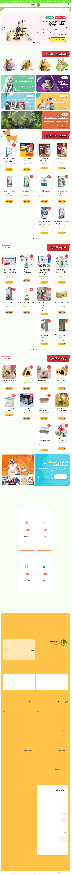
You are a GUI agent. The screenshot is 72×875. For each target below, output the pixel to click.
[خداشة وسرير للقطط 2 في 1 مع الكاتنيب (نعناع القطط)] (44, 400)
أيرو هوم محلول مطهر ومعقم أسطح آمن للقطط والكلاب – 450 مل (27, 270)
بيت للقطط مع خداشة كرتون (26, 380)
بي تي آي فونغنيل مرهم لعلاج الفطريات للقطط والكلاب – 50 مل (44, 304)
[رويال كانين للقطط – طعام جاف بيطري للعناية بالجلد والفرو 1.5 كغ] (9, 150)
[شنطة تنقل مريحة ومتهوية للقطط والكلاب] (27, 400)
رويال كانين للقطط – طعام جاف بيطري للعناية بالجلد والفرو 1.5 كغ (9, 159)
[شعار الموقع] (35, 5)
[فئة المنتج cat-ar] (62, 64)
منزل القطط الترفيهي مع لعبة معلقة (9, 409)
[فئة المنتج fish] (9, 64)
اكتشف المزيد (47, 477)
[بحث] (2, 9)
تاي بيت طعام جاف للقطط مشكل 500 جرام (44, 159)
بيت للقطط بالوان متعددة (44, 380)
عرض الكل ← (6, 135)
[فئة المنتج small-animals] (27, 64)
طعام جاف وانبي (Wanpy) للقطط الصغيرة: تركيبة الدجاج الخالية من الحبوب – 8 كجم (44, 223)
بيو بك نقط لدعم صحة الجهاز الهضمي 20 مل (61, 335)
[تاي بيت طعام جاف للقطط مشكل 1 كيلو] (62, 150)
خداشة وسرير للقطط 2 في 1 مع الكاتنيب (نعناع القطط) (44, 409)
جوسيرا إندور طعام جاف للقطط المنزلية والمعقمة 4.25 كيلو (27, 159)
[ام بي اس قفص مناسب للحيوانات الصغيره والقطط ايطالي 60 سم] (44, 430)
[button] (62, 168)
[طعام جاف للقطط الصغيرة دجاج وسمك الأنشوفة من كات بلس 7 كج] (9, 181)
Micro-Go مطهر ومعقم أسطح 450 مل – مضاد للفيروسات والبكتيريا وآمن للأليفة (62, 271)
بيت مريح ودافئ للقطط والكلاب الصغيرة (62, 409)
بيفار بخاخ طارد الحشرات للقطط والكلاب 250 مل (27, 303)
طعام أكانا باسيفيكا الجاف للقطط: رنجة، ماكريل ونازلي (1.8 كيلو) (44, 191)
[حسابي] (2, 5)
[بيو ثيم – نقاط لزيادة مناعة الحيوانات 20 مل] (44, 326)
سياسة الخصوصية (62, 750)
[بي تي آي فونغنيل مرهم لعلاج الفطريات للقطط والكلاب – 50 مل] (44, 294)
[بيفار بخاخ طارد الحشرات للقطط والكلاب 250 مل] (27, 294)
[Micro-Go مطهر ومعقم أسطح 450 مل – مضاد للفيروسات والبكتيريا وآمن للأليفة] (62, 261)
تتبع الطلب (63, 731)
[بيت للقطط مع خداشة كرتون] (27, 372)
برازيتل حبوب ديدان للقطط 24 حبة (62, 303)
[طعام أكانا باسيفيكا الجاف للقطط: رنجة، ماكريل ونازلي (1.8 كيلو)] (44, 181)
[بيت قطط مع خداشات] (62, 372)
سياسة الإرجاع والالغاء (60, 769)
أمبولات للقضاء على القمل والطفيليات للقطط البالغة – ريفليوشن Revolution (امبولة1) (44, 271)
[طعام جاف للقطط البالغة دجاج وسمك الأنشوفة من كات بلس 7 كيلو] (27, 181)
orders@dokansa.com (28, 682)
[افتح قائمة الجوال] (68, 5)
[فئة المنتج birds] (44, 64)
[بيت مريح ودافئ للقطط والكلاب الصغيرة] (62, 400)
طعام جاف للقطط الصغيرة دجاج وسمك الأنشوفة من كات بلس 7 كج (9, 191)
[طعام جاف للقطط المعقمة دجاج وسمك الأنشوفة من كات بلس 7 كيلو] (62, 213)
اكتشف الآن (28, 88)
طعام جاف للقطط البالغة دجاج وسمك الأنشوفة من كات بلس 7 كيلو (27, 191)
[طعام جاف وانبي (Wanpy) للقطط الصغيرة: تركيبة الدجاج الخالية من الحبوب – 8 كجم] (44, 213)
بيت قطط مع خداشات (62, 380)
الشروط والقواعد (28, 750)
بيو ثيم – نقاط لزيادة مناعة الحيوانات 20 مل (44, 335)
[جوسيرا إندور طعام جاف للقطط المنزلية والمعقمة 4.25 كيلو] (27, 150)
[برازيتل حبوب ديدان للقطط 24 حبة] (62, 294)
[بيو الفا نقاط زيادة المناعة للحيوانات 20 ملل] (9, 294)
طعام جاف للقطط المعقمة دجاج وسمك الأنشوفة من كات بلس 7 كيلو (61, 223)
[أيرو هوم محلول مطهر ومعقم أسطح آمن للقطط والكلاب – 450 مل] (27, 261)
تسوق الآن (61, 39)
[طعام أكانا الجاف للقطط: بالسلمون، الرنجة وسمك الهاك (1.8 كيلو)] (62, 181)
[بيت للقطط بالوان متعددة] (44, 372)
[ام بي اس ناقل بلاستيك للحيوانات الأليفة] (62, 430)
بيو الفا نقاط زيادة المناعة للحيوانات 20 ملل (9, 303)
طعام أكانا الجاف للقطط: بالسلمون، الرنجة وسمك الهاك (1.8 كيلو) (62, 191)
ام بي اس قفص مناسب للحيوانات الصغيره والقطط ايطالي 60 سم (44, 440)
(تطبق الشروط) (15, 1)
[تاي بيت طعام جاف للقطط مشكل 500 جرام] (44, 150)
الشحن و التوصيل (28, 731)
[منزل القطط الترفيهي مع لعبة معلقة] (9, 400)
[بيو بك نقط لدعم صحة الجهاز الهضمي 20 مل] (62, 326)
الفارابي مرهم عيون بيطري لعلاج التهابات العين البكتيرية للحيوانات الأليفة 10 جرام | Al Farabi (9, 271)
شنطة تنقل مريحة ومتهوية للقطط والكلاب (26, 409)
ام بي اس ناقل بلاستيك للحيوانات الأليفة (61, 439)
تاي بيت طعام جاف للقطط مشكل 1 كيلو (62, 159)
